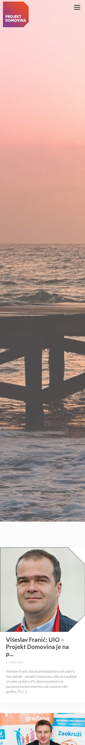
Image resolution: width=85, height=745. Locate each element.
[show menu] (77, 7)
